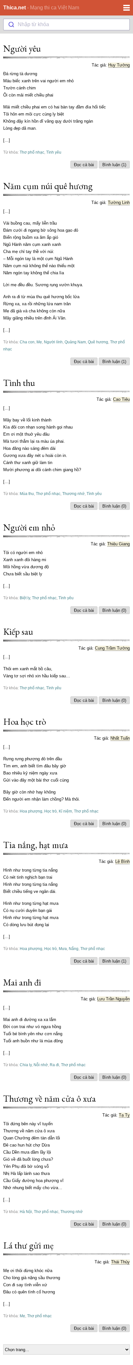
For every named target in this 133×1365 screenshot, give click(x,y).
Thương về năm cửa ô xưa (49, 1098)
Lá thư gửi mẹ (28, 1245)
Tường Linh (119, 202)
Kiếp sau (18, 631)
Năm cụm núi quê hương (48, 186)
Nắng (73, 948)
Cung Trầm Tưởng (112, 648)
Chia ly (26, 1065)
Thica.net (14, 7)
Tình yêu (53, 152)
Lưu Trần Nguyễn (113, 998)
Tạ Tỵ (124, 1115)
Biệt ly (25, 598)
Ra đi (54, 1065)
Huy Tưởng (119, 65)
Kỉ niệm (65, 811)
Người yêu (22, 48)
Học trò (50, 811)
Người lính (53, 342)
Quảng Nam (75, 342)
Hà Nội (26, 1211)
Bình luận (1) (114, 164)
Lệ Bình (122, 861)
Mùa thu (27, 493)
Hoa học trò (24, 721)
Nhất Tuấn (120, 738)
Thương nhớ (73, 493)
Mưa (63, 948)
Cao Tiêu (121, 399)
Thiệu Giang (118, 543)
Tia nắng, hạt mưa (35, 845)
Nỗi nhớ (41, 1065)
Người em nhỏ (29, 527)
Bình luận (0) (114, 506)
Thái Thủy (120, 1261)
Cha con (27, 342)
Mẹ (39, 342)
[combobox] (66, 24)
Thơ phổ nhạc (32, 152)
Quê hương (98, 342)
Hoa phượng (31, 811)
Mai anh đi (22, 982)
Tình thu (19, 383)
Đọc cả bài (84, 164)
